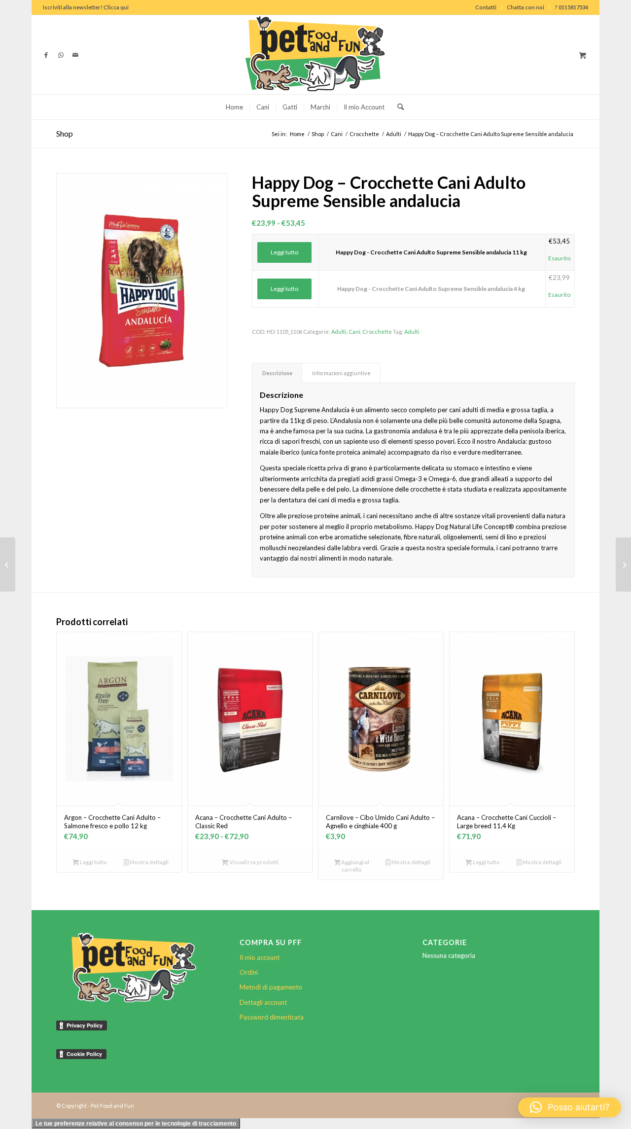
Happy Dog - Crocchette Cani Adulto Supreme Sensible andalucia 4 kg (431, 288)
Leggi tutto (284, 252)
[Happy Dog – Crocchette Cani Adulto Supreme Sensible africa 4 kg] (7, 564)
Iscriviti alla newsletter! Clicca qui (86, 7)
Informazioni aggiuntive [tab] (341, 373)
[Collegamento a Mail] (75, 54)
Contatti (485, 7)
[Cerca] (397, 107)
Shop (64, 133)
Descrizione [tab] (277, 373)
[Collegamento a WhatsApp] (60, 54)
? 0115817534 (571, 7)
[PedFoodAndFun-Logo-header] (315, 54)
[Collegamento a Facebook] (45, 54)
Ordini (249, 972)
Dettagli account (263, 1002)
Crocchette (377, 331)
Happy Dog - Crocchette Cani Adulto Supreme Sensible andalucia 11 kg (431, 252)
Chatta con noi (525, 7)
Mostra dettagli (149, 862)
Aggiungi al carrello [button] (354, 866)
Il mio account (260, 957)
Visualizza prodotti (253, 862)
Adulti (339, 331)
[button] (569, 1107)
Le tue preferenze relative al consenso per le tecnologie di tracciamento (135, 1123)
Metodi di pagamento (271, 987)
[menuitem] (486, 7)
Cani (354, 331)
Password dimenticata (272, 1017)
